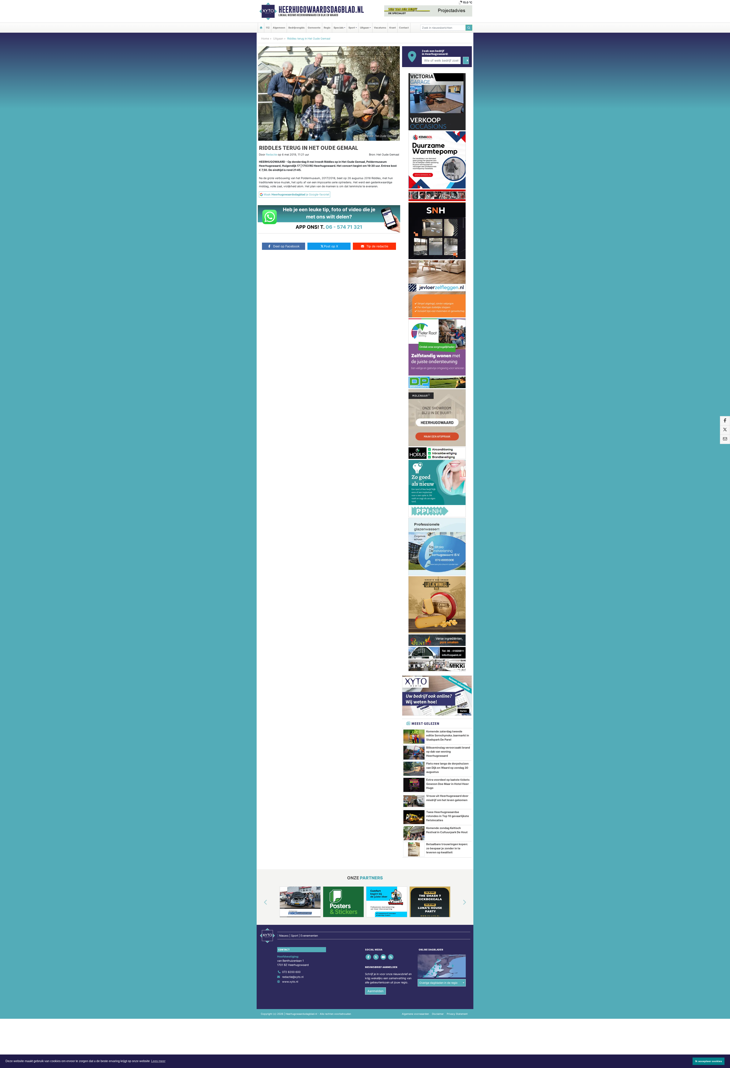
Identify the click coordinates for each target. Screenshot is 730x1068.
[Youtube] (383, 1047)
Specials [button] (339, 27)
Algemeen (279, 27)
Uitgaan (278, 38)
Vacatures (380, 27)
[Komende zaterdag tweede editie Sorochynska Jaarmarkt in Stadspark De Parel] (414, 827)
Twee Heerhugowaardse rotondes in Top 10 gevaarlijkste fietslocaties (447, 907)
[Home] (261, 28)
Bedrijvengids (296, 27)
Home (265, 38)
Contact (404, 27)
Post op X (331, 246)
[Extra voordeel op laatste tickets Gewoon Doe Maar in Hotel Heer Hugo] (414, 876)
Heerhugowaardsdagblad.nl (321, 9)
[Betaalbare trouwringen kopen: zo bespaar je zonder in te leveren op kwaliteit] (414, 940)
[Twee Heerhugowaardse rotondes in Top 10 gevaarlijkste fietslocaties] (414, 908)
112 (268, 27)
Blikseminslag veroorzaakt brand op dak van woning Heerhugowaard (448, 842)
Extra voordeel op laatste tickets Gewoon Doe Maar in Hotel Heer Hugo (448, 874)
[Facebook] (368, 1047)
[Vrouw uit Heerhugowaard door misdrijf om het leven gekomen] (414, 892)
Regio (327, 27)
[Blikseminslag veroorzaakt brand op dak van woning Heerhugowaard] (414, 843)
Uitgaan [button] (364, 27)
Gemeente (314, 27)
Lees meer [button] (158, 1061)
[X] (376, 1047)
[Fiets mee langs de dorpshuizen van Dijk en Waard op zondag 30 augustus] (414, 859)
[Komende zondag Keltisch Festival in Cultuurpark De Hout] (414, 924)
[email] (725, 439)
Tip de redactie (377, 246)
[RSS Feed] (391, 1047)
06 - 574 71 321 (344, 227)
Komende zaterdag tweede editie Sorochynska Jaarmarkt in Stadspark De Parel (447, 826)
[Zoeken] (469, 28)
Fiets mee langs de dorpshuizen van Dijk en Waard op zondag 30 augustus (447, 858)
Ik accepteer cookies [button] (708, 1061)
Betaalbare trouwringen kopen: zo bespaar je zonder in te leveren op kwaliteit (447, 939)
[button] (261, 993)
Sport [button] (351, 27)
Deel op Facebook (286, 246)
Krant (392, 27)
